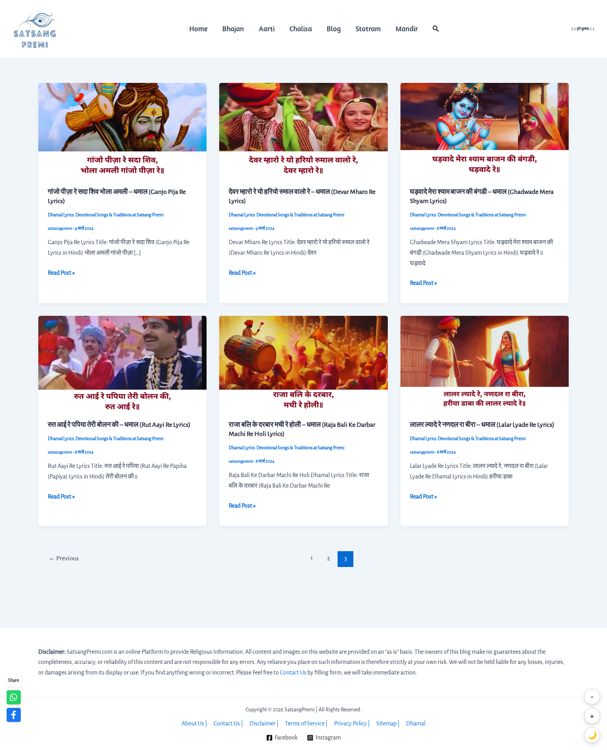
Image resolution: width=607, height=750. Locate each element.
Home (198, 28)
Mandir (407, 28)
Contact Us (293, 673)
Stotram (368, 28)
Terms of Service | (306, 723)
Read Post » (61, 272)
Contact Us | (228, 723)
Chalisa (300, 28)
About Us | (194, 723)
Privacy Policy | (352, 723)
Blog (334, 28)
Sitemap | (388, 723)
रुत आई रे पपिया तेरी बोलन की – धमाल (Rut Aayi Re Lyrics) (119, 424)
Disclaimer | (264, 723)
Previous (63, 558)
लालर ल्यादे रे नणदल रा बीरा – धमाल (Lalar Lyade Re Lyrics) (482, 424)
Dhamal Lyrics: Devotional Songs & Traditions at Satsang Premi (105, 215)
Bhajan (233, 28)
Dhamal (415, 723)
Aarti (267, 28)
